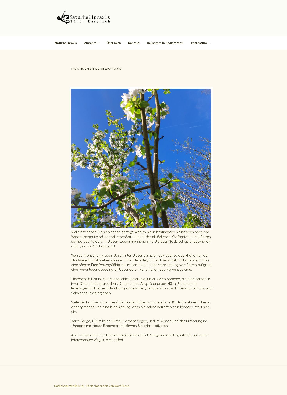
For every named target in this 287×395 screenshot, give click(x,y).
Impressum (199, 42)
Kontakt (134, 42)
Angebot (90, 42)
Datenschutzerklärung (68, 386)
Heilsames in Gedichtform (165, 42)
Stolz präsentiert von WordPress (107, 386)
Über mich (114, 42)
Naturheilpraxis (66, 42)
